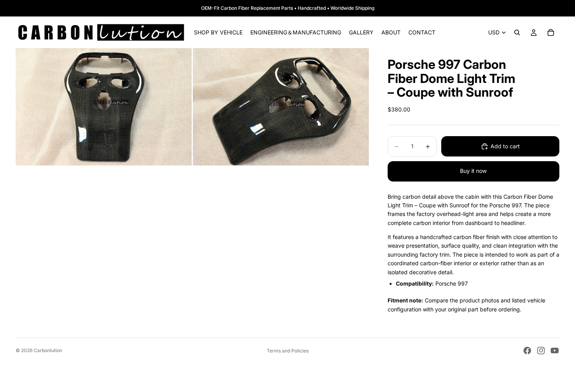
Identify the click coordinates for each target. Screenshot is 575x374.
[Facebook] (527, 350)
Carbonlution (48, 350)
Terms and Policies (288, 351)
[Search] (517, 32)
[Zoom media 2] (281, 106)
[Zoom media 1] (104, 106)
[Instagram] (541, 350)
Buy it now (473, 170)
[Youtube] (554, 350)
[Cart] (550, 32)
